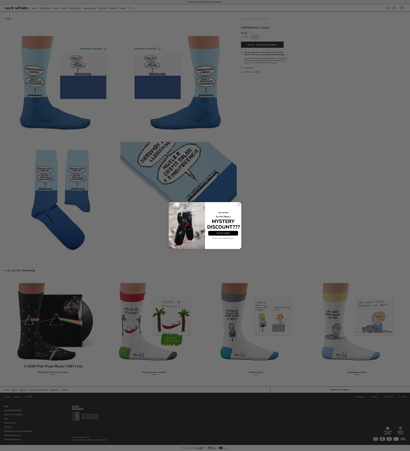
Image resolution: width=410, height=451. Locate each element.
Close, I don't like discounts (223, 238)
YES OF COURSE (223, 233)
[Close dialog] (239, 204)
